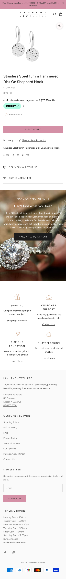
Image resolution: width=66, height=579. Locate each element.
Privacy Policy (10, 438)
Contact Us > (48, 324)
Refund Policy (10, 427)
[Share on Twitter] (18, 155)
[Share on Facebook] (13, 155)
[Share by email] (27, 155)
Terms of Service (11, 443)
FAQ (5, 433)
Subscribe (14, 498)
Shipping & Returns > (17, 320)
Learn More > (17, 361)
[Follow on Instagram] (14, 552)
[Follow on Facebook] (5, 552)
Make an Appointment (33, 237)
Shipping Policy (11, 422)
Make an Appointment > (34, 140)
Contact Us (9, 459)
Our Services (9, 448)
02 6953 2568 (10, 405)
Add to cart (33, 129)
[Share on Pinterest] (22, 155)
